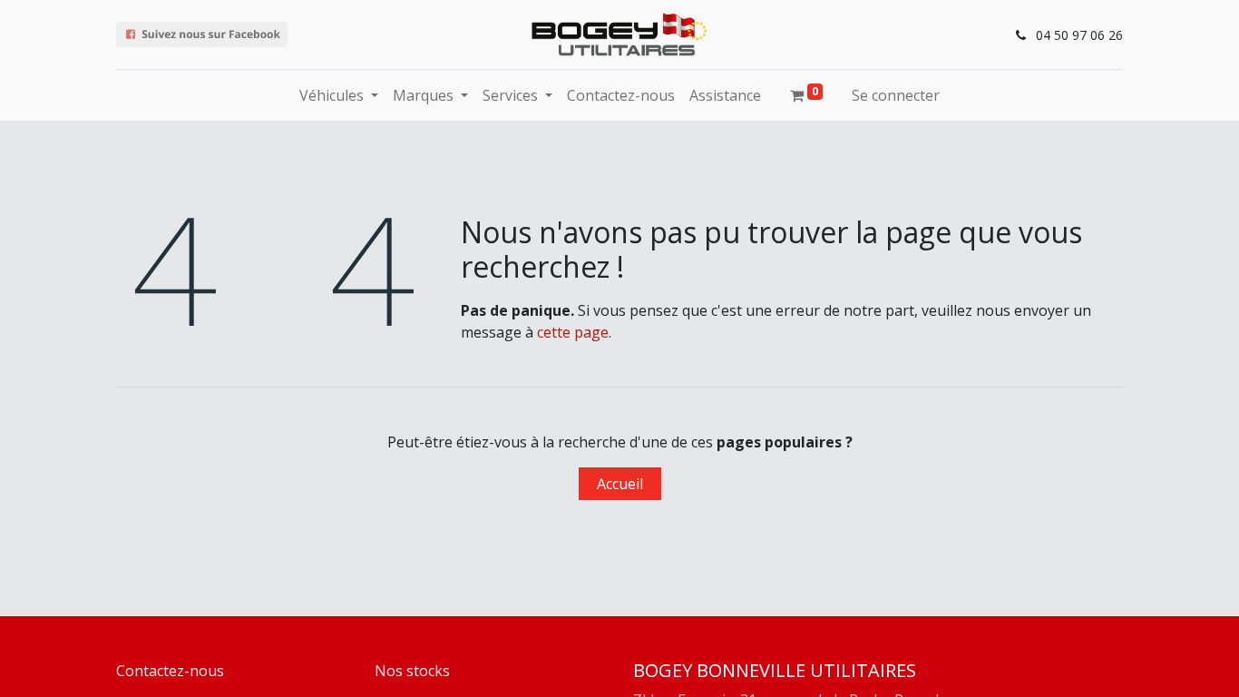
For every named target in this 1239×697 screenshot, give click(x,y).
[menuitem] (621, 95)
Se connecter (896, 95)
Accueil (620, 484)
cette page (573, 332)
